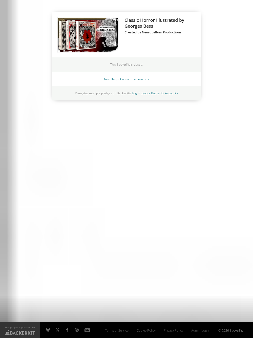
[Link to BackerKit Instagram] (77, 330)
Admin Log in (200, 330)
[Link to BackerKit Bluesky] (48, 330)
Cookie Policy (146, 330)
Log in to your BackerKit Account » (155, 93)
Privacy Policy (173, 330)
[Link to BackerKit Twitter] (58, 330)
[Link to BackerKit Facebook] (67, 330)
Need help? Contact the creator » (126, 79)
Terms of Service (116, 330)
